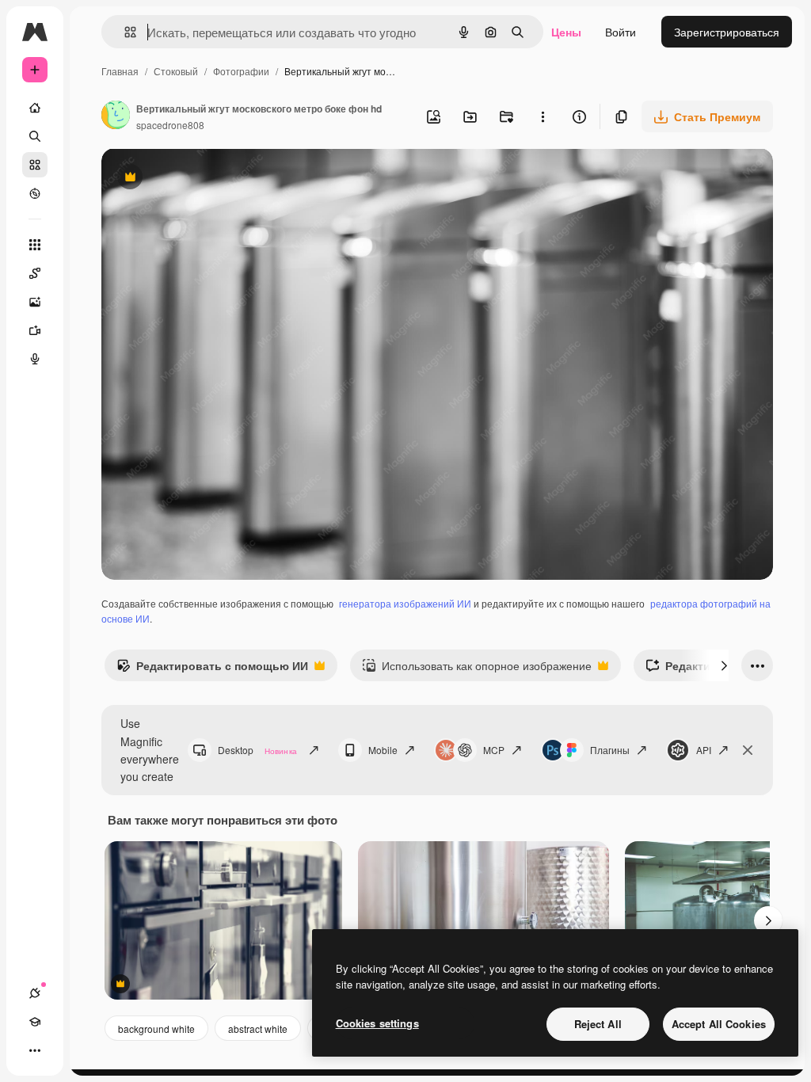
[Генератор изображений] (35, 301)
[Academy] (35, 1021)
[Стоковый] (35, 164)
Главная (120, 71)
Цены (566, 32)
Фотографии (241, 71)
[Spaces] (35, 273)
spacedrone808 (170, 124)
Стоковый (176, 71)
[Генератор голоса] (35, 358)
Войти (620, 32)
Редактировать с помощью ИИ (212, 669)
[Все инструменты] (35, 244)
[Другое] (35, 1050)
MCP (493, 749)
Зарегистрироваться (726, 32)
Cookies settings (377, 1023)
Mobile (383, 749)
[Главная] (35, 107)
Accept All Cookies (719, 1023)
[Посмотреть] (35, 193)
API (703, 749)
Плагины (610, 749)
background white (156, 1028)
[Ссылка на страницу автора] (115, 116)
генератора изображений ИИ (405, 603)
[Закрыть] (747, 750)
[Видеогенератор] (35, 330)
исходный (207, 178)
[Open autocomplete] (124, 32)
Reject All (598, 1023)
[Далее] (724, 665)
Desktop (257, 749)
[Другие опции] (542, 116)
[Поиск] (35, 136)
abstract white (257, 1028)
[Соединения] (35, 993)
